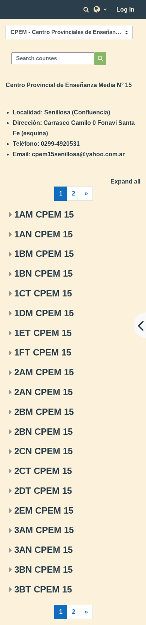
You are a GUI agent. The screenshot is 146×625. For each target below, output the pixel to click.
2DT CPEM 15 (43, 491)
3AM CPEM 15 (44, 530)
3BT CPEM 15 (43, 589)
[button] (87, 9)
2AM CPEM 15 (44, 372)
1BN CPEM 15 (43, 273)
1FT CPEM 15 (42, 352)
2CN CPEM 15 (43, 451)
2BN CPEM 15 (43, 432)
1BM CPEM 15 (44, 254)
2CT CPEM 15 (43, 471)
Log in (125, 9)
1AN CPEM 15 (43, 234)
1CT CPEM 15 (43, 293)
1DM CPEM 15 (44, 313)
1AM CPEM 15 (44, 214)
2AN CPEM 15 (43, 392)
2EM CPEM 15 (43, 510)
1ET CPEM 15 (43, 333)
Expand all (125, 181)
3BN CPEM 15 (43, 569)
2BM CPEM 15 (44, 412)
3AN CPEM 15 (43, 550)
